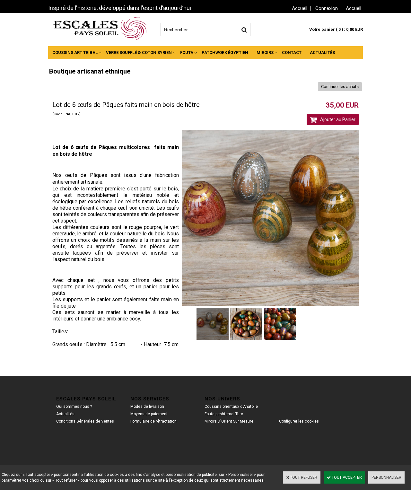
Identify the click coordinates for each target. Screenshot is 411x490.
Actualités (322, 52)
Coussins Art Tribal (75, 52)
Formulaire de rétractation (153, 421)
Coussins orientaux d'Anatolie (231, 406)
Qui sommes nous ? (74, 406)
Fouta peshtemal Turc (224, 414)
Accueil (353, 8)
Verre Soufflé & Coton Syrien (139, 52)
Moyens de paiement (149, 414)
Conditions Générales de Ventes (85, 421)
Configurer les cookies (299, 421)
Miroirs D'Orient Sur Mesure (229, 421)
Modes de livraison (147, 406)
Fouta (186, 52)
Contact (292, 52)
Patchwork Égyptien (225, 52)
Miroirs (265, 52)
